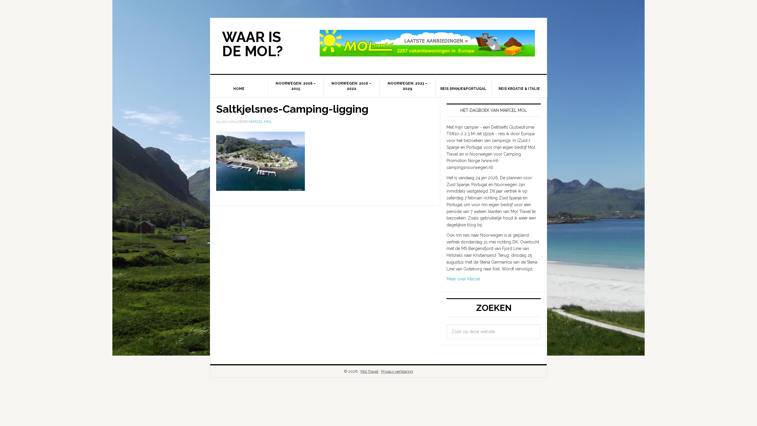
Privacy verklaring (397, 371)
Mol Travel (369, 371)
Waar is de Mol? (252, 44)
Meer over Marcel (463, 279)
